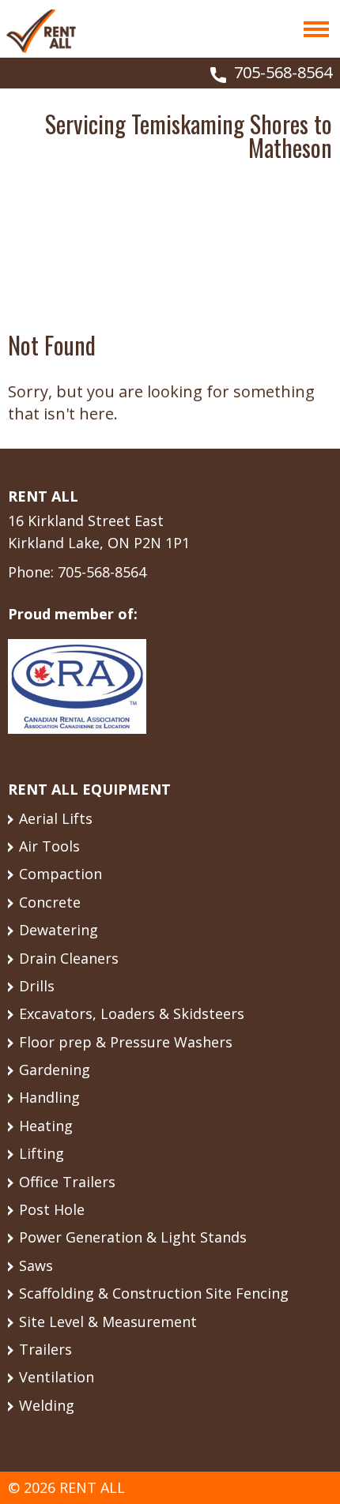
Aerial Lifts (56, 818)
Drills (37, 985)
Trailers (45, 1349)
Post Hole (52, 1209)
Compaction (60, 873)
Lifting (41, 1153)
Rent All (41, 30)
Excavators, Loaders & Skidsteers (131, 1013)
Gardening (54, 1069)
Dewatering (58, 929)
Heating (46, 1125)
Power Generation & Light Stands (133, 1237)
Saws (36, 1265)
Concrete (50, 902)
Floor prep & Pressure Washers (125, 1041)
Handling (49, 1097)
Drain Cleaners (69, 958)
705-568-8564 (283, 72)
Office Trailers (67, 1181)
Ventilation (56, 1376)
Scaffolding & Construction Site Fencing (154, 1293)
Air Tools (49, 846)
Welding (46, 1405)
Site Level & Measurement (108, 1321)
